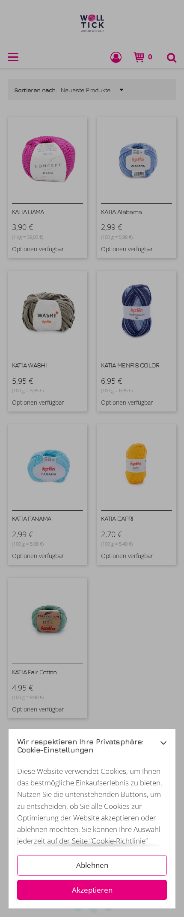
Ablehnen (92, 865)
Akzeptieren (92, 890)
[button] (163, 748)
